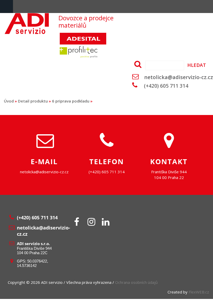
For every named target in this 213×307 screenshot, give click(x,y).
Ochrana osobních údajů (136, 282)
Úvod (9, 101)
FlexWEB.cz (199, 292)
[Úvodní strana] (26, 32)
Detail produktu (33, 101)
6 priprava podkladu (70, 101)
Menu (6, 6)
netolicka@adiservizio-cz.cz (178, 77)
